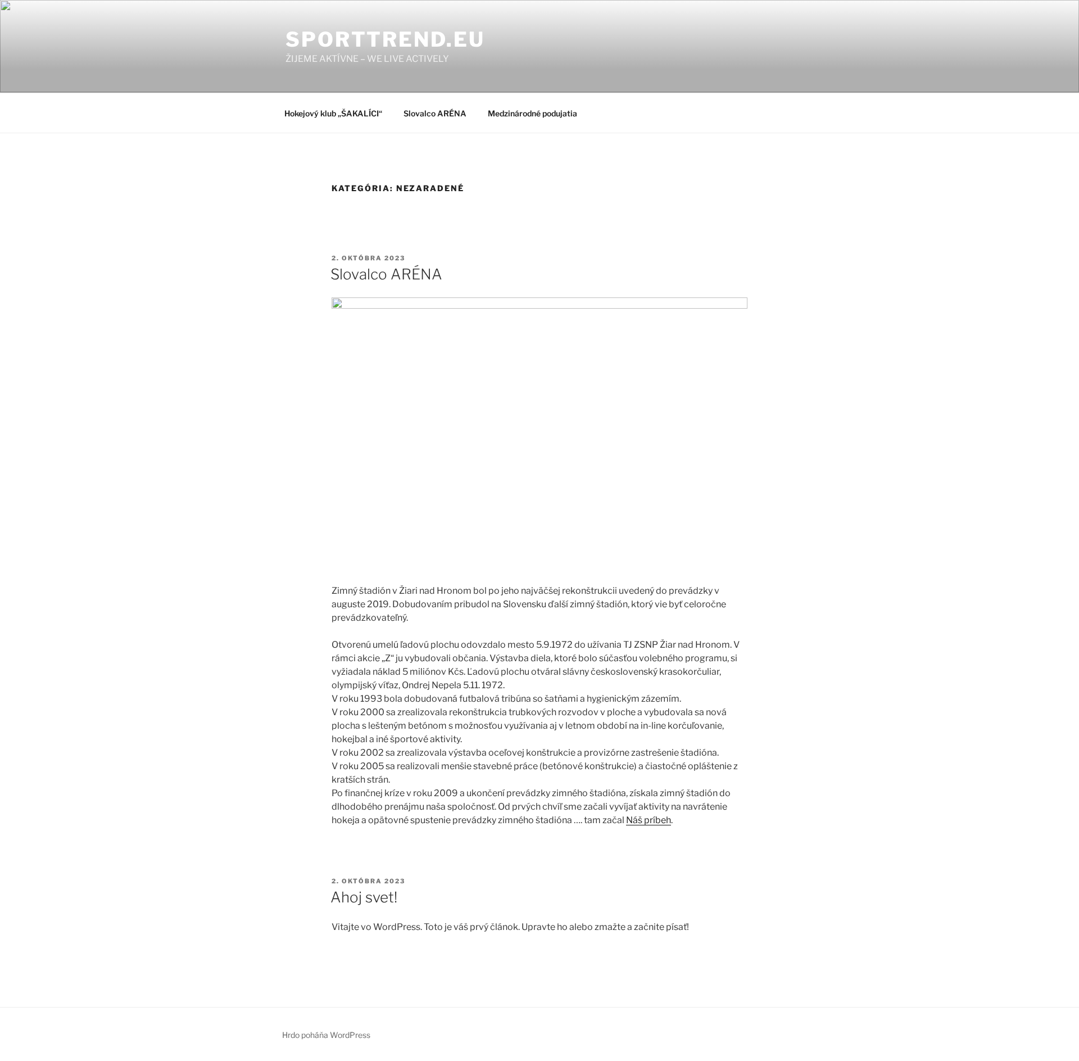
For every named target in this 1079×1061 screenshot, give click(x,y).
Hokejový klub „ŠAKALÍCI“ (333, 113)
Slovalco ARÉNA (435, 113)
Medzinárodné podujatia (532, 113)
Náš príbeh (648, 820)
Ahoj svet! (363, 897)
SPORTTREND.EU (384, 39)
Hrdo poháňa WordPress (326, 1035)
